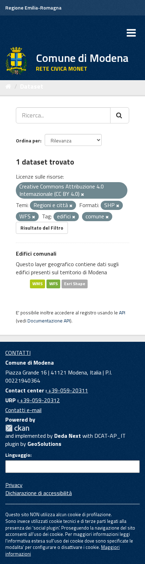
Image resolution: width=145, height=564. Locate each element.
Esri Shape (74, 283)
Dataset (31, 86)
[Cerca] (119, 115)
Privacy (14, 485)
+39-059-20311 (67, 390)
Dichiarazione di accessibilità (38, 493)
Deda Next (67, 435)
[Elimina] (82, 194)
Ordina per (28, 140)
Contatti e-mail (23, 410)
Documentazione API (48, 320)
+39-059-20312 (39, 400)
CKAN (17, 428)
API (122, 312)
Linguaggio (17, 455)
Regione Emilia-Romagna (33, 7)
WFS (53, 283)
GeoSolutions (44, 444)
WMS (37, 283)
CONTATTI (18, 352)
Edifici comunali (36, 253)
